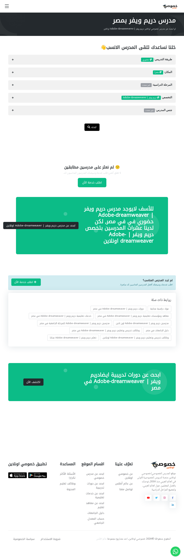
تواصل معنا (126, 489)
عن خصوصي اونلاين (125, 475)
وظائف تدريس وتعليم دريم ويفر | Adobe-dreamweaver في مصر (105, 330)
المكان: (163, 72)
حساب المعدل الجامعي (96, 520)
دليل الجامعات (96, 512)
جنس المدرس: (158, 110)
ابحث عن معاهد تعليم (95, 505)
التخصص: (147, 98)
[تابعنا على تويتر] (156, 498)
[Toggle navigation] (7, 6)
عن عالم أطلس (124, 483)
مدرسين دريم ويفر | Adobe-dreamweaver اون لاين (142, 323)
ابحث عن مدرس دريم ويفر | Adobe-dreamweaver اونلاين (40, 225)
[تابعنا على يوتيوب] (148, 498)
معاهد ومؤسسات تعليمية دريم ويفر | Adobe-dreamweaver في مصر (133, 316)
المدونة (71, 489)
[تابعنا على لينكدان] (173, 505)
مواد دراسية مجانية (159, 308)
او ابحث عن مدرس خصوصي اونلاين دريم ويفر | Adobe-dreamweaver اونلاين (140, 29)
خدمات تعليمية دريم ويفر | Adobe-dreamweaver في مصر (61, 316)
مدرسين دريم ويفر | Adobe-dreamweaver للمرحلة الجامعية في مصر (74, 323)
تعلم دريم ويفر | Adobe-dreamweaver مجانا (73, 337)
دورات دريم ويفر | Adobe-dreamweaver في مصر (118, 308)
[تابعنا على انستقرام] (165, 498)
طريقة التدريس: (157, 60)
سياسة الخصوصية (23, 539)
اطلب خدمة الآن (92, 182)
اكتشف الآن (33, 382)
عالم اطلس (101, 539)
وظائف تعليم (67, 483)
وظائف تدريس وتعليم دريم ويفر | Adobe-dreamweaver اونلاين (136, 337)
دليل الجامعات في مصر (157, 330)
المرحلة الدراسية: (157, 85)
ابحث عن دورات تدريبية (95, 485)
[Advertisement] (89, 145)
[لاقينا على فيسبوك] (173, 498)
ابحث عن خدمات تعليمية (95, 495)
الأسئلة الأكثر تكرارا (67, 475)
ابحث (93, 127)
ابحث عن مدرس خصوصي (95, 475)
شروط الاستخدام (50, 539)
